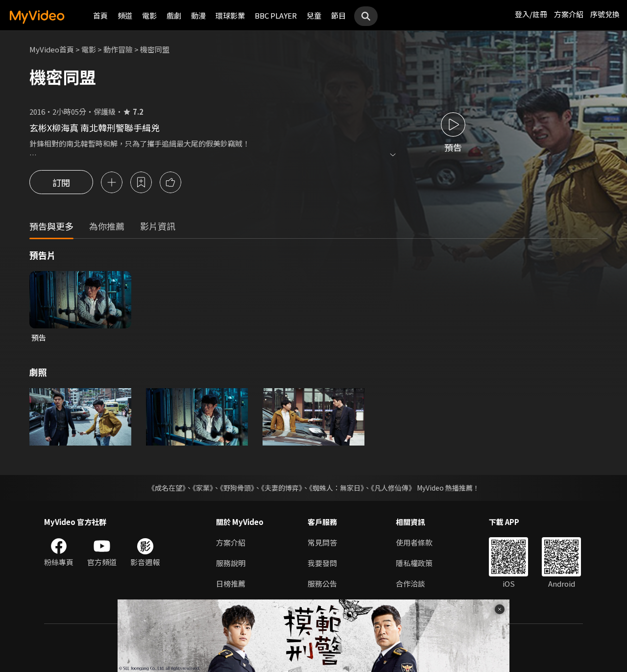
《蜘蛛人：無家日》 (336, 488)
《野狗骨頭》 (237, 488)
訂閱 (61, 182)
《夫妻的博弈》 (281, 488)
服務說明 (230, 563)
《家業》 (203, 488)
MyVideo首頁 (51, 49)
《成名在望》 (167, 488)
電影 (149, 15)
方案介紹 (568, 14)
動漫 (198, 15)
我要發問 (322, 563)
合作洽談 (410, 583)
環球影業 (230, 15)
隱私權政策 (414, 563)
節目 (338, 15)
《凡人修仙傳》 (393, 488)
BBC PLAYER (276, 15)
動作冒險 (118, 49)
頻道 (125, 15)
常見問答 (322, 542)
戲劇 (174, 15)
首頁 (100, 15)
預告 (38, 337)
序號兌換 (605, 14)
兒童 (314, 15)
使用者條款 (414, 542)
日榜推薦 (230, 583)
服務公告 (322, 583)
